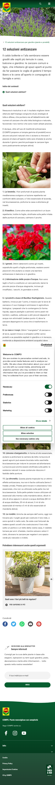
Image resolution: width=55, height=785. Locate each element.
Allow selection (27, 433)
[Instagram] (15, 733)
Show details (41, 421)
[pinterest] (39, 624)
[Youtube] (23, 733)
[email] (30, 624)
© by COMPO (7, 775)
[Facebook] (6, 733)
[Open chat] (49, 770)
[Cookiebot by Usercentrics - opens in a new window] (41, 345)
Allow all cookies (27, 428)
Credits (5, 758)
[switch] (48, 395)
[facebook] (5, 624)
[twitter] (13, 624)
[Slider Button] (51, 579)
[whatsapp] (22, 624)
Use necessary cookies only (27, 439)
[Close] (40, 4)
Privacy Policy (7, 764)
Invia (27, 685)
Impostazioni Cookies (10, 769)
